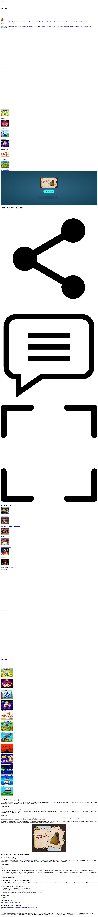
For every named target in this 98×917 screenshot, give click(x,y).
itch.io (9, 802)
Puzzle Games (69, 21)
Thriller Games (82, 21)
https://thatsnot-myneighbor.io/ (26, 860)
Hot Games (10, 21)
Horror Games (63, 21)
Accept (78, 914)
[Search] (14, 23)
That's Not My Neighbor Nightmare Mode (51, 21)
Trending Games (4, 21)
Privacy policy (29, 907)
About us (2, 907)
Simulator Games (75, 21)
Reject (82, 914)
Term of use (34, 907)
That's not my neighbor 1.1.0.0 (35, 21)
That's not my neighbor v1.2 (23, 21)
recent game (88, 21)
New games (14, 21)
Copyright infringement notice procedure (13, 907)
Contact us (24, 907)
